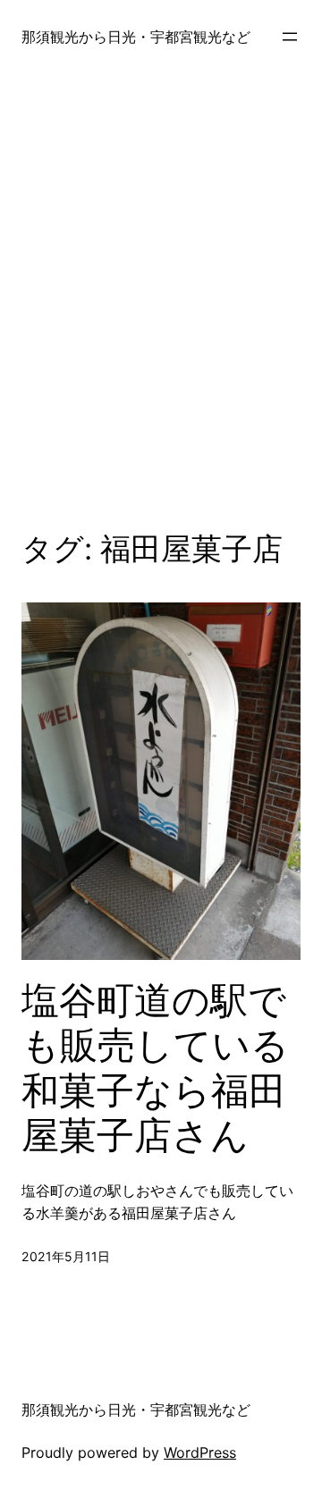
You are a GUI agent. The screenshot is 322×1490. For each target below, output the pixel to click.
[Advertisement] (161, 298)
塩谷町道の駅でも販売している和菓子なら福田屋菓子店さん (155, 1067)
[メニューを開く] (290, 36)
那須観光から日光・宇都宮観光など (135, 37)
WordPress (200, 1452)
